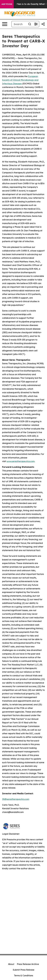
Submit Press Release (23, 969)
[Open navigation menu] (4, 24)
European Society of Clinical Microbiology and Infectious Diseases (20, 80)
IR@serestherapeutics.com (15, 799)
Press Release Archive (28, 964)
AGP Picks (7, 4)
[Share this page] (43, 24)
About (11, 964)
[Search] (30, 24)
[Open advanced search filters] (36, 24)
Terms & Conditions (23, 975)
